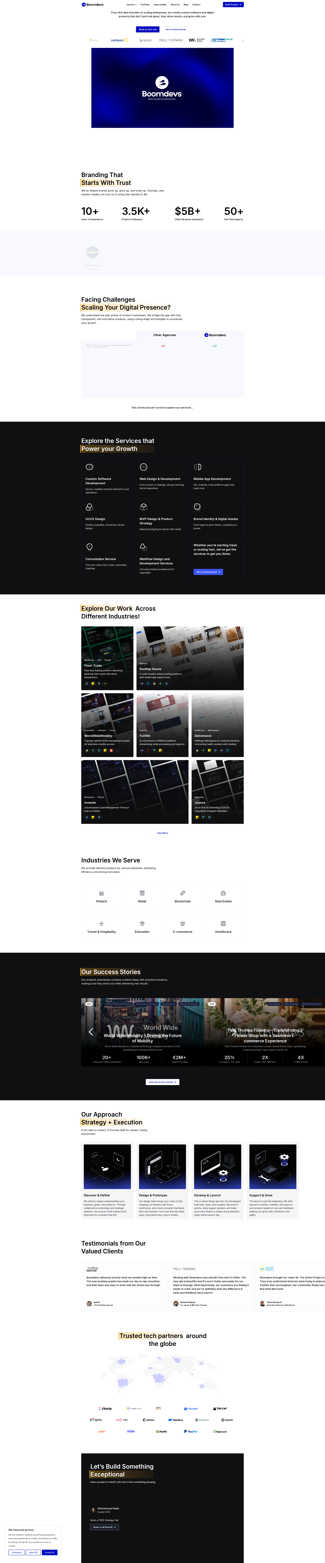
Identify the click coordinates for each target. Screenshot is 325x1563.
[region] (33, 1542)
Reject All (33, 1552)
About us (175, 4)
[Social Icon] (163, 369)
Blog (186, 4)
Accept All (49, 1552)
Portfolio (145, 4)
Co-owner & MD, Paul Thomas (193, 1327)
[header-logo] (93, 5)
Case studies (160, 4)
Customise (16, 1552)
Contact (196, 4)
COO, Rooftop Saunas (103, 1327)
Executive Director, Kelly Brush (281, 1327)
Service (130, 4)
